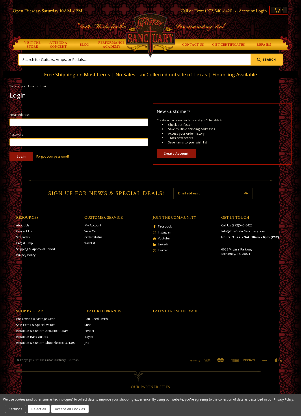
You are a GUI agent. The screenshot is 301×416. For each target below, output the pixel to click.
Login (44, 86)
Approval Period (43, 249)
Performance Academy (111, 44)
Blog (84, 44)
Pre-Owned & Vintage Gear (35, 319)
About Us (22, 225)
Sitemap (74, 360)
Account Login (253, 11)
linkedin (163, 244)
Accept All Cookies (70, 409)
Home (31, 86)
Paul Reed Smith (96, 319)
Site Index (23, 237)
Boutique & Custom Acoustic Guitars (42, 331)
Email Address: (19, 115)
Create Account (176, 153)
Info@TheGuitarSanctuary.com (243, 231)
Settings (15, 409)
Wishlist (89, 243)
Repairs (264, 44)
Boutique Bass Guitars (32, 337)
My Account (92, 225)
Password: (16, 134)
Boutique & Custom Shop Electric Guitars (45, 343)
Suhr (87, 325)
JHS (86, 343)
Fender (89, 331)
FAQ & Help (24, 243)
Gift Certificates (228, 44)
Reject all (38, 409)
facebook (165, 226)
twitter (163, 250)
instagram (165, 232)
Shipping (22, 249)
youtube (164, 238)
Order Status (93, 237)
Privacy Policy (25, 255)
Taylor (88, 337)
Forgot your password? (52, 156)
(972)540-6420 (218, 11)
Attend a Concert (58, 44)
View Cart (91, 231)
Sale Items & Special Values (35, 325)
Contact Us (193, 44)
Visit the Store (32, 44)
